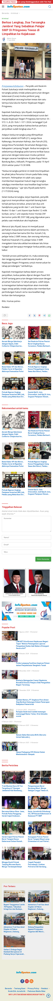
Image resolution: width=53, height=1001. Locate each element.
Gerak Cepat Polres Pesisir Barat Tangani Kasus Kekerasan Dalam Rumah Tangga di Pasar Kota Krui (13, 839)
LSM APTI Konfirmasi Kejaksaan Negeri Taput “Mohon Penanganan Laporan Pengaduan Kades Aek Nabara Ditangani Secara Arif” (32, 644)
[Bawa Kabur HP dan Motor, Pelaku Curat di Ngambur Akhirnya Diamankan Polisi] (13, 357)
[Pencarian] (49, 7)
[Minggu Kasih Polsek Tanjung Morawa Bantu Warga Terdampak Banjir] (13, 853)
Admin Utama (11, 38)
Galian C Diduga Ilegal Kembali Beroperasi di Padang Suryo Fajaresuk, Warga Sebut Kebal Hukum (14, 952)
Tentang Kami (19, 988)
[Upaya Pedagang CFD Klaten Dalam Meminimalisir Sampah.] (10, 746)
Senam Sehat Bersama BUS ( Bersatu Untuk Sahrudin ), (31, 736)
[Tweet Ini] (34, 315)
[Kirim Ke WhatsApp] (49, 315)
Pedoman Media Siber (36, 991)
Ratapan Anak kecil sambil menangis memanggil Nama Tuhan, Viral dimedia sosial (31, 714)
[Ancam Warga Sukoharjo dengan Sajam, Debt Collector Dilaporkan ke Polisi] (13, 332)
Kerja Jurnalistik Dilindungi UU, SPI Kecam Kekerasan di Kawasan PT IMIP (39, 813)
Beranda (8, 988)
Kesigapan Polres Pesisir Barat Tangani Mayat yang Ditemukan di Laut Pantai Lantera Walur (38, 839)
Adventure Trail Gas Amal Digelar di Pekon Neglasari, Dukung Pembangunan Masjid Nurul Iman (38, 907)
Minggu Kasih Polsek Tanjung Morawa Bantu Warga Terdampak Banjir (12, 864)
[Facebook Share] (29, 315)
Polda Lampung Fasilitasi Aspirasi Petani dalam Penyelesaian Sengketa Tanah (33, 664)
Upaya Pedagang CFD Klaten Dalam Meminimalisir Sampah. (30, 753)
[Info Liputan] (18, 6)
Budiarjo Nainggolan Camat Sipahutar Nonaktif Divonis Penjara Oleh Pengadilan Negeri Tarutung (33, 682)
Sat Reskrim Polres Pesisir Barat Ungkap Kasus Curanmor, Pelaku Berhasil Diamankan (39, 343)
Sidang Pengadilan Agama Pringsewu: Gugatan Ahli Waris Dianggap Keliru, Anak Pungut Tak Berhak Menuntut (37, 929)
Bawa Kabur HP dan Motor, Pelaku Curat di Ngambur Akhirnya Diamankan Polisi (13, 369)
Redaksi (44, 988)
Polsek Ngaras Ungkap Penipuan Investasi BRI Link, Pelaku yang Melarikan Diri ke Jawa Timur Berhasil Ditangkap (13, 394)
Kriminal (5, 18)
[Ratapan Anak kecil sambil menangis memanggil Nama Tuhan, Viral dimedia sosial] (8, 713)
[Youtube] (27, 981)
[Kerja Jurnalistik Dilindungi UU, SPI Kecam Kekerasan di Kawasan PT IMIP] (39, 802)
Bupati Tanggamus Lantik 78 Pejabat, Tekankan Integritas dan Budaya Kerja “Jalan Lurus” (14, 907)
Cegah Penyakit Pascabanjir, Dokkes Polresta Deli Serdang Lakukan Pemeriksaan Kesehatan (37, 864)
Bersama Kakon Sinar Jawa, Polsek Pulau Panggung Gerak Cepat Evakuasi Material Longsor (13, 813)
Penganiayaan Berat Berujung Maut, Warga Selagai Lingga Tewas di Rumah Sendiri (38, 788)
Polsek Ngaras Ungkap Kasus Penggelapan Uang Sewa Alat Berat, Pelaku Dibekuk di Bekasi (38, 369)
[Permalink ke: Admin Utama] (4, 39)
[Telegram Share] (44, 315)
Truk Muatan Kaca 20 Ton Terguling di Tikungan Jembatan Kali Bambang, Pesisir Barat (12, 788)
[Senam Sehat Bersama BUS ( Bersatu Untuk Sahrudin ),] (10, 729)
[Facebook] (22, 981)
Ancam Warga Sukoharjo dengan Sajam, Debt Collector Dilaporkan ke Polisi (12, 343)
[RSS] (31, 981)
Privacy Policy (33, 988)
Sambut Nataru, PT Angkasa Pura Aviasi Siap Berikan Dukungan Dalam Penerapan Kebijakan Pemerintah (33, 702)
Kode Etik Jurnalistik (16, 991)
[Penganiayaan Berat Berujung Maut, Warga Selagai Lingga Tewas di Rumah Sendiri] (39, 777)
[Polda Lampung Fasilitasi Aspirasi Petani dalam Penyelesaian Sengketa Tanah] (10, 657)
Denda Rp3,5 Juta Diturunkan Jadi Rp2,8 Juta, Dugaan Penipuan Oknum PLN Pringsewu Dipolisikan (39, 394)
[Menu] (3, 6)
